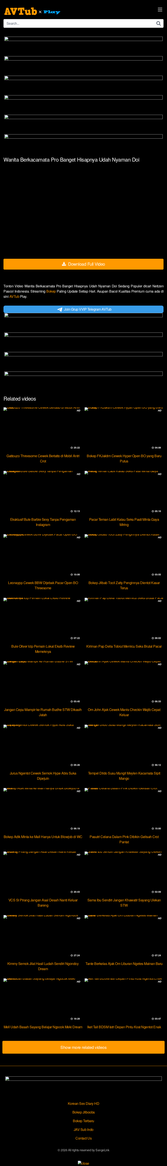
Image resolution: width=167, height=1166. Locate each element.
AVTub (14, 296)
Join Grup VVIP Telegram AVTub (88, 309)
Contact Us (83, 1138)
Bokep (51, 291)
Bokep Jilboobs (83, 1112)
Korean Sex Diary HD (83, 1103)
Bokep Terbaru (83, 1120)
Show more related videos (83, 1047)
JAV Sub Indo (84, 1129)
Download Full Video (86, 264)
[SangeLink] (32, 11)
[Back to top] (159, 1156)
